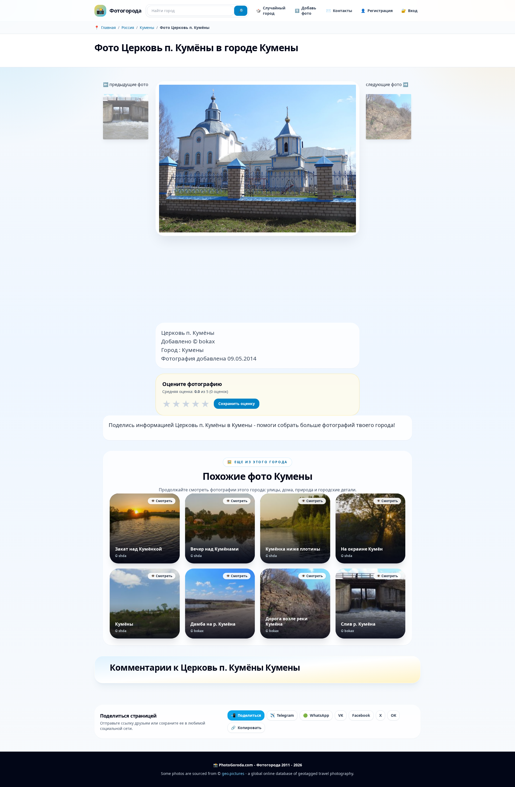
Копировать (246, 727)
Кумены (147, 27)
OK (393, 715)
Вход (409, 10)
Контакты (339, 10)
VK (340, 715)
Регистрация (377, 10)
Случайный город (270, 10)
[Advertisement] (257, 279)
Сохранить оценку (236, 403)
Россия (128, 27)
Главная (108, 27)
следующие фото (384, 84)
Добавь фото (305, 10)
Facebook (361, 715)
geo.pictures (233, 773)
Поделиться (246, 715)
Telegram (282, 715)
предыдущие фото (128, 84)
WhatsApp (316, 715)
